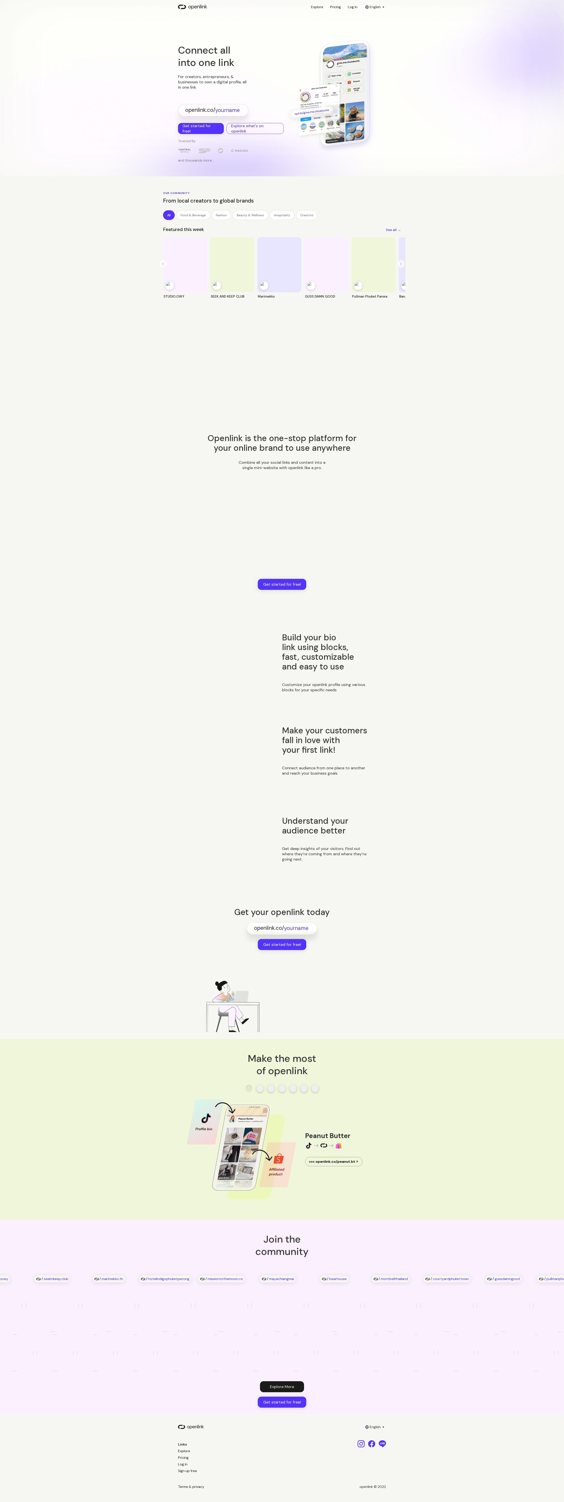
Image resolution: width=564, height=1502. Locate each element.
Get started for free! (196, 128)
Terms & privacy (191, 1486)
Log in (352, 7)
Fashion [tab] (221, 215)
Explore (317, 7)
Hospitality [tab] (282, 215)
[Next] (401, 264)
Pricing (335, 7)
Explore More (282, 1386)
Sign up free (187, 1470)
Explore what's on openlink (247, 128)
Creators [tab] (306, 215)
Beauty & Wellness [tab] (250, 215)
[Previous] (163, 264)
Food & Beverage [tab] (193, 215)
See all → (393, 229)
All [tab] (169, 215)
